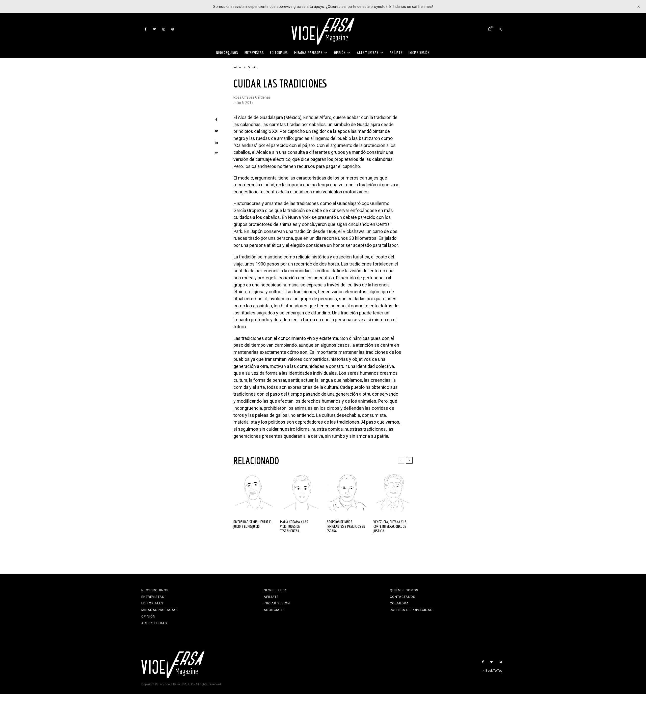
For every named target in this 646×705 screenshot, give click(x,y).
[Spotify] (173, 29)
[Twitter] (154, 29)
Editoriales (279, 52)
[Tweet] (216, 131)
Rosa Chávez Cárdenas (252, 97)
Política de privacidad (411, 610)
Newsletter (275, 590)
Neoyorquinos (227, 52)
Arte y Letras (368, 52)
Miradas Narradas (308, 52)
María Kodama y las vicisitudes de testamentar (294, 526)
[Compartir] (216, 119)
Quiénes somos (404, 590)
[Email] (216, 153)
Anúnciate (273, 610)
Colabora (399, 603)
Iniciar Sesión (419, 52)
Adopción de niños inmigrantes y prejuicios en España (346, 526)
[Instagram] (164, 29)
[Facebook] (145, 29)
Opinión (339, 52)
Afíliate (396, 52)
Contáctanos (402, 597)
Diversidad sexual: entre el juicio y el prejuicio (252, 524)
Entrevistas (254, 52)
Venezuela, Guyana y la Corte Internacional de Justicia (390, 526)
